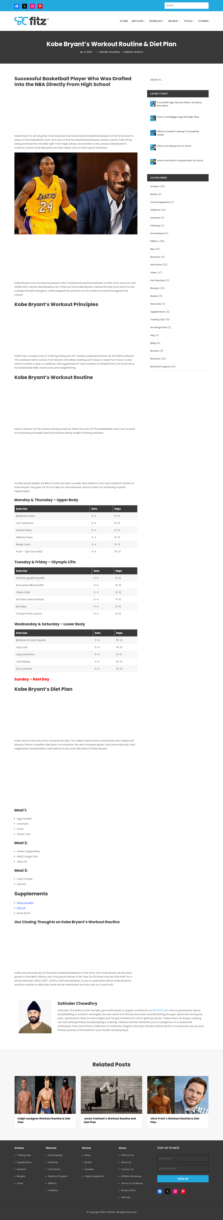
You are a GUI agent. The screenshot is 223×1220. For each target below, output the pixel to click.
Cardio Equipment (160, 202)
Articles (154, 186)
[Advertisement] (75, 110)
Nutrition (155, 257)
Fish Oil (21, 908)
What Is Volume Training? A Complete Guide (178, 133)
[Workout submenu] (164, 21)
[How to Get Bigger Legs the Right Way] (153, 118)
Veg (152, 335)
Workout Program (160, 366)
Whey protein (25, 903)
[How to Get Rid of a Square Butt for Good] (153, 162)
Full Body (155, 225)
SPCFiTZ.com (160, 1010)
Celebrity (128, 51)
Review (154, 296)
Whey (153, 343)
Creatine (155, 217)
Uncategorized (158, 327)
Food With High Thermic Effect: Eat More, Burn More (179, 104)
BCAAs (153, 194)
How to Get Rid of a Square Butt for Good (180, 160)
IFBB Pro (154, 241)
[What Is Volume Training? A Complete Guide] (153, 133)
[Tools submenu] (193, 21)
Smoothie (155, 304)
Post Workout (158, 280)
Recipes (154, 288)
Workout (138, 51)
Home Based (157, 233)
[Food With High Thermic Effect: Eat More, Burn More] (153, 104)
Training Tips (157, 319)
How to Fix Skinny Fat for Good (174, 145)
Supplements (157, 311)
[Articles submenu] (144, 21)
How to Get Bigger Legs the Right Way (178, 116)
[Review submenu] (179, 21)
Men (152, 249)
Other (153, 272)
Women (154, 350)
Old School (156, 264)
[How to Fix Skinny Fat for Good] (153, 147)
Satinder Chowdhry (109, 51)
